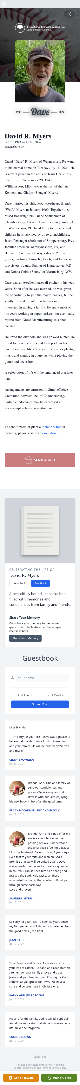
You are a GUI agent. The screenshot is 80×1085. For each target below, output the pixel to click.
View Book (19, 583)
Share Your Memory (25, 638)
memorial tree (51, 426)
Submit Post (40, 704)
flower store (48, 432)
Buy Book (40, 583)
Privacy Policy (29, 1067)
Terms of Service (51, 1067)
